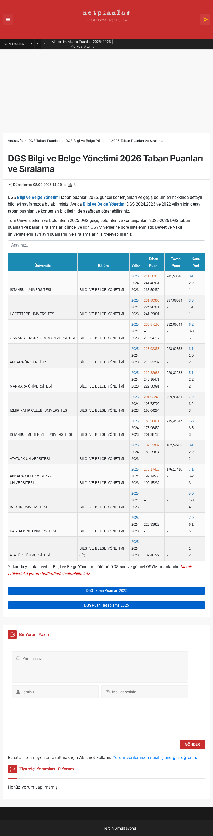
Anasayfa (15, 141)
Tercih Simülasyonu (119, 828)
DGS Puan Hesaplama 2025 (106, 605)
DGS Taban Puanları (44, 141)
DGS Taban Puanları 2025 (106, 590)
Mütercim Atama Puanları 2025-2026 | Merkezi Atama (82, 44)
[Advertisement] (106, 88)
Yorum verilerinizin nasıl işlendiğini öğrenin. (154, 757)
